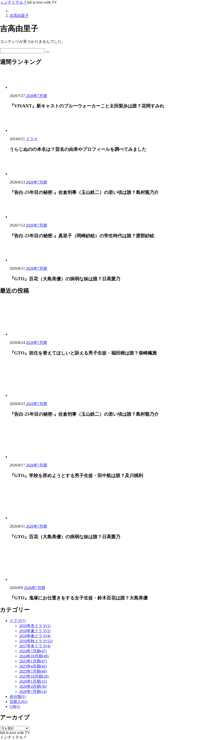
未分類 (17, 696)
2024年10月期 (34, 656)
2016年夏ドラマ (34, 631)
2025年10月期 (34, 676)
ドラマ (31, 139)
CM (15, 706)
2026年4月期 (33, 686)
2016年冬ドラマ (34, 626)
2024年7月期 (33, 651)
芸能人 (18, 702)
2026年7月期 (36, 96)
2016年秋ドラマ (35, 641)
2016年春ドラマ (34, 636)
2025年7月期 (33, 671)
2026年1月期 (33, 681)
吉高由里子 (19, 15)
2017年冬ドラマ (34, 646)
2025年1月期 (33, 661)
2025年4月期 (33, 666)
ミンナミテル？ (13, 2)
